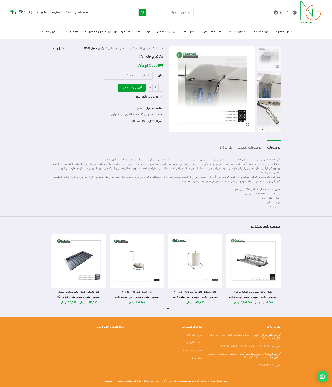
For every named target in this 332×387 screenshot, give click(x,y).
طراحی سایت (133, 380)
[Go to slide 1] (168, 308)
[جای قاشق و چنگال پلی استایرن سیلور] (78, 261)
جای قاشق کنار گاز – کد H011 (137, 292)
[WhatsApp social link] (138, 121)
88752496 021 (247, 346)
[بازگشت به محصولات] (58, 48)
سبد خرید (197, 357)
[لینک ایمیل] (143, 121)
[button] (275, 129)
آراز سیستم (110, 380)
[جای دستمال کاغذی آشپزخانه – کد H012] (195, 261)
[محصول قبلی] (63, 48)
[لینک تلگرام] (133, 121)
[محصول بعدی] (53, 48)
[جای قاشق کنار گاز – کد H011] (137, 261)
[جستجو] (142, 12)
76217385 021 (266, 365)
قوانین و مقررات (192, 350)
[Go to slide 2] (164, 308)
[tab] (274, 146)
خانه (160, 48)
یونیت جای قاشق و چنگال (69, 296)
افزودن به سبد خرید (131, 87)
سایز (160, 75)
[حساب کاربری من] (30, 12)
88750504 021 (266, 346)
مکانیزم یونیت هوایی (119, 48)
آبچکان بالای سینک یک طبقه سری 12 (253, 292)
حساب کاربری (194, 342)
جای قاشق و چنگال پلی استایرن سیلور (79, 292)
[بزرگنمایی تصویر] (247, 125)
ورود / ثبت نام (194, 334)
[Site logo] (310, 12)
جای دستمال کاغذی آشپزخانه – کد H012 (195, 292)
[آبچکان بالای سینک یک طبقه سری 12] (253, 261)
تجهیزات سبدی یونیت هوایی (243, 296)
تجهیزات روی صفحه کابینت (185, 296)
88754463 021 (229, 346)
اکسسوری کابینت (144, 48)
